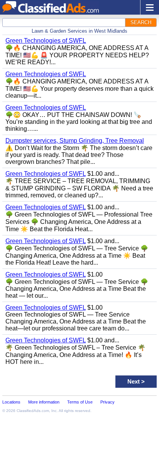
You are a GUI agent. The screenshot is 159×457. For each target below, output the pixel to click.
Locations (11, 402)
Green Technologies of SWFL (45, 40)
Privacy (107, 402)
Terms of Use (80, 402)
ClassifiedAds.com (33, 411)
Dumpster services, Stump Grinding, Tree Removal (74, 140)
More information (43, 402)
